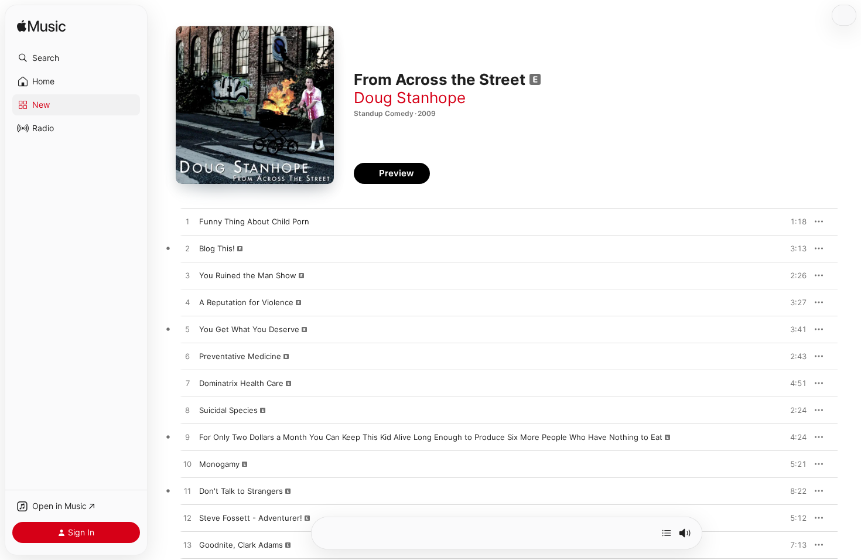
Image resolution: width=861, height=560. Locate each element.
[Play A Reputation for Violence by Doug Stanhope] (187, 303)
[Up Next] (667, 533)
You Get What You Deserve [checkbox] (249, 329)
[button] (76, 58)
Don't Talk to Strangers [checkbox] (241, 491)
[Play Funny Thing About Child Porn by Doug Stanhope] (187, 222)
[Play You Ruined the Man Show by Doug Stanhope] (187, 276)
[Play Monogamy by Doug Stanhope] (187, 464)
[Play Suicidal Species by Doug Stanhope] (187, 410)
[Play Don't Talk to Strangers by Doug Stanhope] (187, 491)
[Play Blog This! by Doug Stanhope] (187, 249)
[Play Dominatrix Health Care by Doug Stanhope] (187, 383)
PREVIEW (794, 221)
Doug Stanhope (410, 97)
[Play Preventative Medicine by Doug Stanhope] (187, 356)
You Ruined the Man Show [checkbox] (247, 275)
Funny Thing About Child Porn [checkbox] (254, 221)
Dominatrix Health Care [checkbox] (241, 383)
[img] (41, 26)
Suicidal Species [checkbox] (228, 410)
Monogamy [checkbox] (219, 464)
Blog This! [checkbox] (217, 248)
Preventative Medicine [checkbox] (240, 356)
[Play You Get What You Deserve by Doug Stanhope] (187, 330)
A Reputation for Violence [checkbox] (246, 302)
